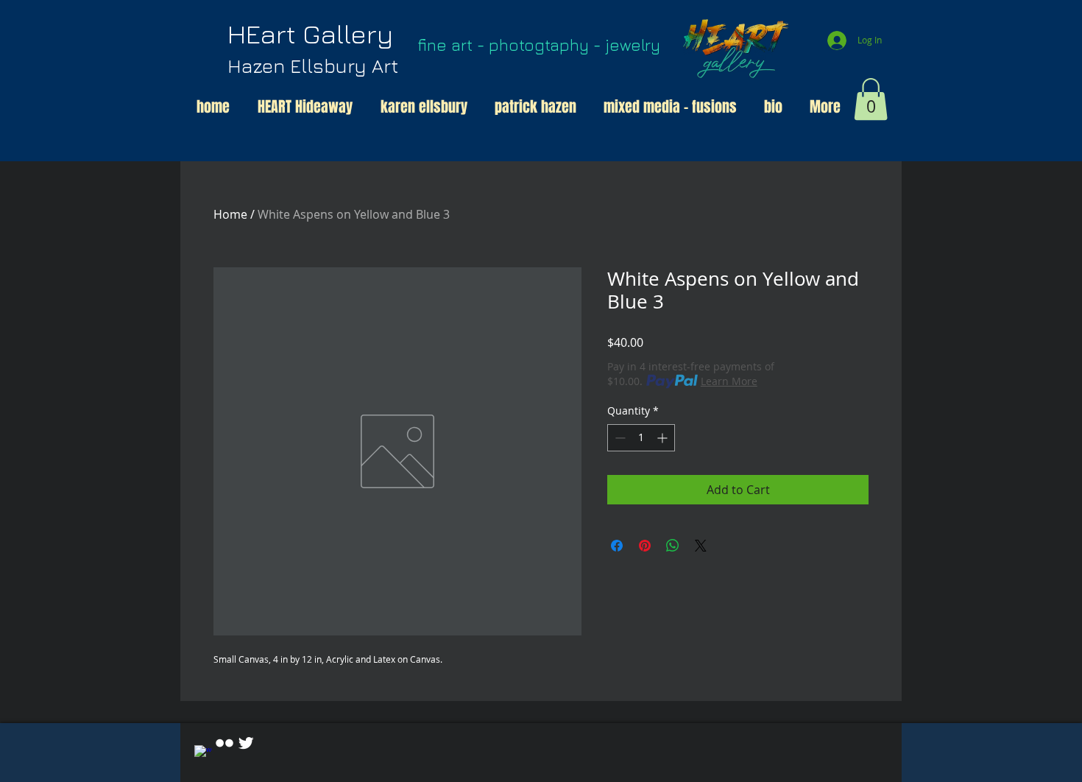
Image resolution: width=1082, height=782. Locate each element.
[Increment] (663, 438)
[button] (870, 99)
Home (230, 214)
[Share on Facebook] (617, 545)
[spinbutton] (641, 438)
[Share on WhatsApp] (673, 545)
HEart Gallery (312, 47)
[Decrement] (618, 438)
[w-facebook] (203, 754)
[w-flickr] (224, 743)
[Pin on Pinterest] (645, 545)
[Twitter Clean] (246, 743)
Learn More (729, 381)
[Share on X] (701, 545)
